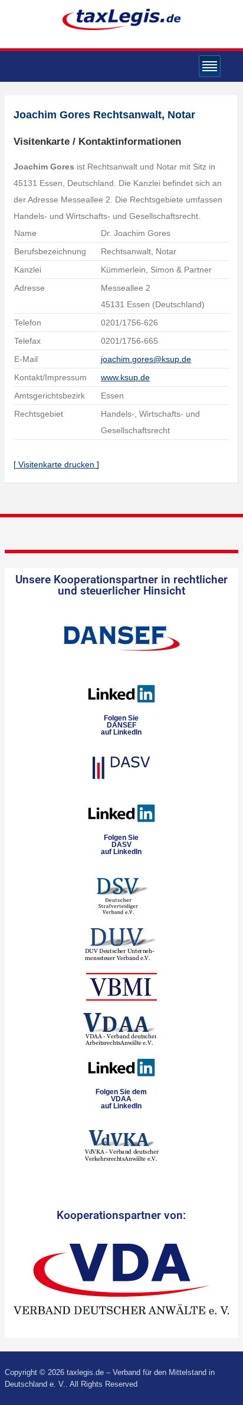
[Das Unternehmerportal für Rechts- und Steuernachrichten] (121, 19)
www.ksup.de (125, 377)
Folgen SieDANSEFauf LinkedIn (121, 725)
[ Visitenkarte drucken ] (56, 464)
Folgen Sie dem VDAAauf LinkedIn (121, 1099)
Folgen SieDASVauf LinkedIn (121, 844)
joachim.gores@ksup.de (146, 359)
